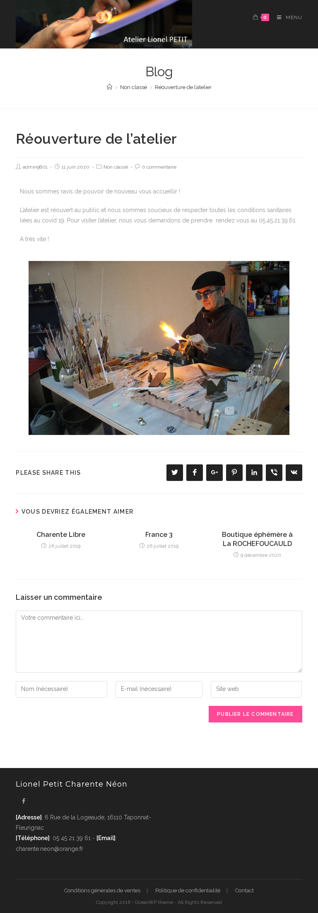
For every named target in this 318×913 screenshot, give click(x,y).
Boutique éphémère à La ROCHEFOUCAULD (257, 539)
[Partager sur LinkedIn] (254, 472)
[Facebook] (23, 801)
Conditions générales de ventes (102, 890)
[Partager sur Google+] (214, 472)
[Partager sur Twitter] (174, 472)
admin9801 (35, 167)
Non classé (116, 167)
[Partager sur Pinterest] (234, 472)
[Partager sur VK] (294, 472)
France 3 (159, 535)
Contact (244, 890)
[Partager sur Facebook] (194, 472)
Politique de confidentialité (187, 890)
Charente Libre (60, 535)
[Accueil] (109, 87)
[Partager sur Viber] (274, 472)
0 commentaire (159, 167)
